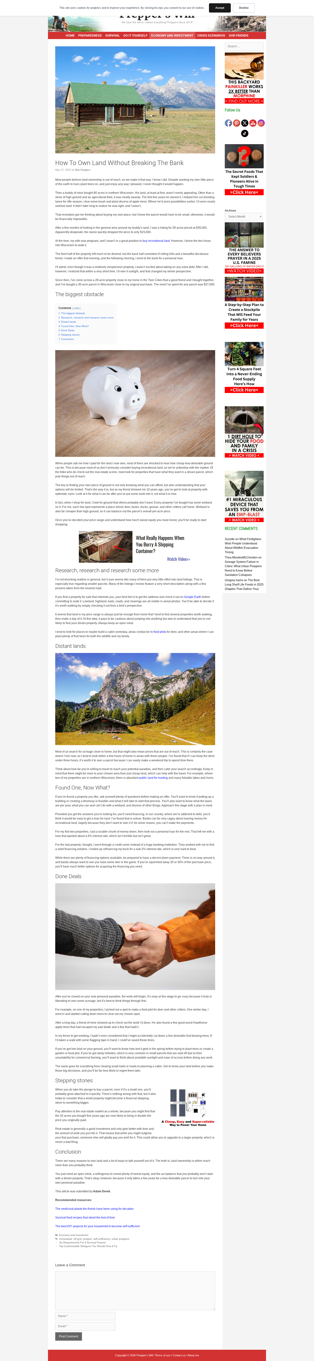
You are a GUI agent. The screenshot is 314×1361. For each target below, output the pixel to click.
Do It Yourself (136, 35)
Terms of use (162, 1355)
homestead (65, 1239)
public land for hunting (153, 777)
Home (70, 35)
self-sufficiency (101, 1239)
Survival (112, 35)
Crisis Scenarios (211, 35)
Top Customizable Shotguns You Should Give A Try (88, 1246)
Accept (219, 7)
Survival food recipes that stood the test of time (85, 1217)
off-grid (77, 1239)
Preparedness (90, 35)
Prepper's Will (144, 1355)
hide (76, 308)
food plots (160, 631)
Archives (230, 210)
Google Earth (192, 596)
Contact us (179, 1355)
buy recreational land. (156, 240)
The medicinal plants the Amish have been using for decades (94, 1208)
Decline (244, 7)
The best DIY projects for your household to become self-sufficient (97, 1226)
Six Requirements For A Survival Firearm (82, 1242)
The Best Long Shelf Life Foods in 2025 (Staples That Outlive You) (244, 584)
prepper (87, 1239)
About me (193, 1355)
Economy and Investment (172, 35)
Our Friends (238, 35)
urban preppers (120, 1239)
